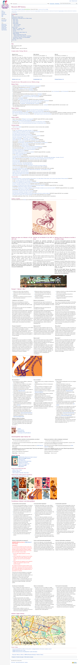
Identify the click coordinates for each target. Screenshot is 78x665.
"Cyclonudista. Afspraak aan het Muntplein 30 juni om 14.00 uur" (41, 158)
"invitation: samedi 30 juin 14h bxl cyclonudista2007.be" (32, 146)
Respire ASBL (15, 153)
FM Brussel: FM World (17, 120)
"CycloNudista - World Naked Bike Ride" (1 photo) (29, 103)
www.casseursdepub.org (18, 416)
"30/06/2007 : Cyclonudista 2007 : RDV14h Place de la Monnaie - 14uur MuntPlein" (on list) (33, 169)
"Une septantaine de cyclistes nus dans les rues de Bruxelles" (27, 182)
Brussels (23, 9)
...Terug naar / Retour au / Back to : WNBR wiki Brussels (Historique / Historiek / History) (27, 654)
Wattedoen (15, 164)
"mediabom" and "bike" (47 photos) (25, 88)
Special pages (4, 26)
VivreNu (14, 149)
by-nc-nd (14, 376)
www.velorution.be (16, 166)
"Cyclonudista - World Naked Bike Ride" (24, 162)
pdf (30, 194)
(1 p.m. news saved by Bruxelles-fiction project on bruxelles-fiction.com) (31, 121)
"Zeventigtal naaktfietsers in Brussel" (22, 183)
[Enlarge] (41, 376)
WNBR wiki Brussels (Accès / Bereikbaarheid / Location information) (25, 651)
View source (52, 3)
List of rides (16, 9)
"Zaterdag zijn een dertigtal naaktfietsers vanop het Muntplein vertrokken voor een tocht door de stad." (36, 187)
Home (12, 9)
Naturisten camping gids (17, 137)
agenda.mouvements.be (17, 172)
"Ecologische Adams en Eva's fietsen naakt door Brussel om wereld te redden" (35, 193)
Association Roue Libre (17, 157)
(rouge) (16, 79)
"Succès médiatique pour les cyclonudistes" (23, 181)
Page (11, 3)
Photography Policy (21, 431)
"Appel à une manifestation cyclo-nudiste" (31, 135)
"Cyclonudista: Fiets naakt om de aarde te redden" (37, 165)
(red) (59, 79)
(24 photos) (40, 93)
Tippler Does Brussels (17, 138)
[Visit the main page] (5, 4)
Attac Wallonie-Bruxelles (17, 173)
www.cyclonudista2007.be (32, 648)
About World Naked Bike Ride (20, 662)
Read (48, 3)
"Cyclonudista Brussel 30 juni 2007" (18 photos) (29, 96)
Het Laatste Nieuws (16, 134)
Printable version (4, 27)
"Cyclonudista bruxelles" (23, 145)
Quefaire (14, 162)
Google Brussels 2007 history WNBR (42, 9)
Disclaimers (26, 662)
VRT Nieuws (15, 112)
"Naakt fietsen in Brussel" (22, 112)
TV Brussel (15, 187)
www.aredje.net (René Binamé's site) (19, 168)
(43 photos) (31, 89)
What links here (4, 24)
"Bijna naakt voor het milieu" (24, 189)
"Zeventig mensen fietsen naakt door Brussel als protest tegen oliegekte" (31, 185)
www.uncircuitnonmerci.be (26, 412)
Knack (14, 183)
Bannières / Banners (16, 471)
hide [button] (16, 14)
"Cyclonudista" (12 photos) (23, 99)
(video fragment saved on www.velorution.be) (34, 111)
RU (13, 12)
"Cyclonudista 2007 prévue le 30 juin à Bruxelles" (25, 149)
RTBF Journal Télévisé (17, 111)
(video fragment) (26, 113)
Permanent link (4, 28)
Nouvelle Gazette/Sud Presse (18, 135)
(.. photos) (45, 104)
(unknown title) (17, 126)
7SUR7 (14, 131)
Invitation (19, 428)
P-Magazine (15, 194)
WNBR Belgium (39, 445)
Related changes (4, 25)
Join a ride (3, 13)
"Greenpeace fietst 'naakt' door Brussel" (25, 190)
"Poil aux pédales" (19, 154)
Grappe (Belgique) (16, 170)
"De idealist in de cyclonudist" (23, 194)
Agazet (14, 139)
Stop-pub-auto (21, 390)
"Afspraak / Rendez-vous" (27, 137)
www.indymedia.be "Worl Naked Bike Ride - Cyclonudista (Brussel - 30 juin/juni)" (32, 142)
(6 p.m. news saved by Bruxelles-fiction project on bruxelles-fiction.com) (32, 123)
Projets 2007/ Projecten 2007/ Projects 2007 (21, 476)
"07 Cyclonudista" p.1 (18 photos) (29, 95)
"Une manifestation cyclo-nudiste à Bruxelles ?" (24, 130)
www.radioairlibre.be (16, 156)
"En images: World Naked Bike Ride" (22, 179)
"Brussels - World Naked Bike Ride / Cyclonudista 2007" (28, 139)
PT (12, 12)
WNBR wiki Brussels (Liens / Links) (19, 650)
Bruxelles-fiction (15, 178)
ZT (16, 12)
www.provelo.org (16, 161)
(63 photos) (32, 87)
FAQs (2, 15)
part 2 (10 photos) (64, 91)
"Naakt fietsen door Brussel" (26, 134)
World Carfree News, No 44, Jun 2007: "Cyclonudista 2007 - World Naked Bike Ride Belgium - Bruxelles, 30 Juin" (42, 157)
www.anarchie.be (16, 160)
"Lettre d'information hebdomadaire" (30, 147)
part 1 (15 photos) (55, 91)
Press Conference (21, 430)
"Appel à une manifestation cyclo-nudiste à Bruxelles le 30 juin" (27, 131)
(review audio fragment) (26, 120)
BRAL (14, 158)
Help (2, 16)
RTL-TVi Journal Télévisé (17, 113)
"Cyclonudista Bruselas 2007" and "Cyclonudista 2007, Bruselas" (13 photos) (34, 100)
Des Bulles (15, 150)
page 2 (39, 95)
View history (57, 3)
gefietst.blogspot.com (16, 175)
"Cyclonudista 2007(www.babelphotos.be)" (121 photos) (30, 85)
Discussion (15, 3)
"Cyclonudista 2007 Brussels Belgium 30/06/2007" (39, 109)
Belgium (19, 9)
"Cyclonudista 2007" (22, 153)
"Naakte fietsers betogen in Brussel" (24, 186)
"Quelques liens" (20, 150)
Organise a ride (4, 14)
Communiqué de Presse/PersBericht (24, 432)
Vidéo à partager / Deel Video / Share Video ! (21, 472)
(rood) (37, 79)
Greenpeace (15, 190)
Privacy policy (13, 662)
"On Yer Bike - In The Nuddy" (28, 138)
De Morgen (15, 185)
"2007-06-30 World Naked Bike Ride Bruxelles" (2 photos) (30, 102)
